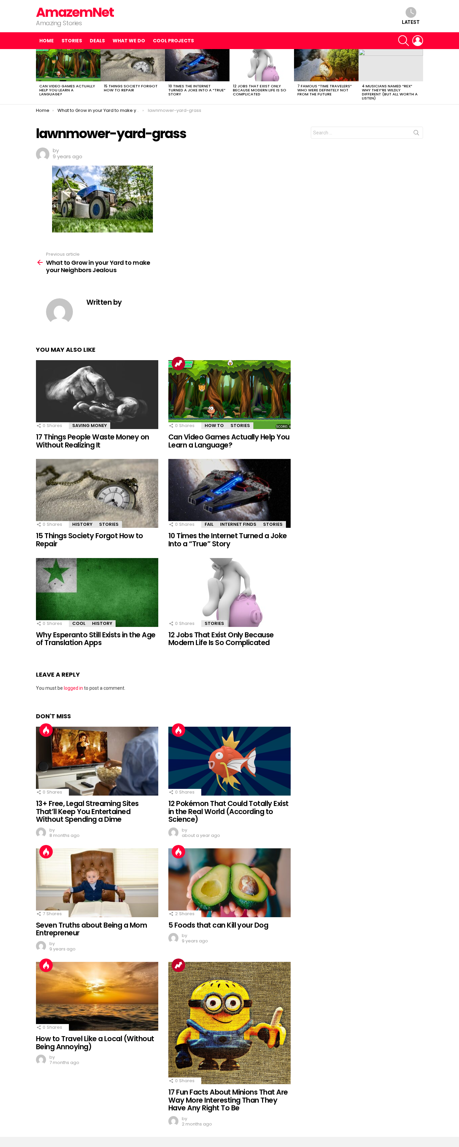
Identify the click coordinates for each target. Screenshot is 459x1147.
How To (214, 425)
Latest (411, 22)
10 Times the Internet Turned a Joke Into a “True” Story (196, 90)
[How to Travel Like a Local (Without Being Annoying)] (97, 996)
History (82, 524)
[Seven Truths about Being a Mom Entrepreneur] (97, 882)
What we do (129, 40)
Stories (71, 40)
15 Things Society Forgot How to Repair (131, 88)
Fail (209, 524)
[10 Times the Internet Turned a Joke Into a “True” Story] (197, 65)
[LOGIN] (417, 40)
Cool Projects (173, 40)
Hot (46, 730)
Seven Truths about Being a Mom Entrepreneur (91, 929)
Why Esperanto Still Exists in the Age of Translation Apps (96, 639)
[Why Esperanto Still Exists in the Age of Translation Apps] (97, 592)
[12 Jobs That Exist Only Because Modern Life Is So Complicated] (262, 65)
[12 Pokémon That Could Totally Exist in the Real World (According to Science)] (229, 761)
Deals (97, 40)
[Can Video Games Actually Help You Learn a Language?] (68, 65)
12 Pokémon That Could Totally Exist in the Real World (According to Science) (228, 811)
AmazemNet (75, 12)
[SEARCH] (403, 40)
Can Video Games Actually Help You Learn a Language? (67, 90)
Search (416, 134)
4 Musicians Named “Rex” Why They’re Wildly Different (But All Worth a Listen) (390, 92)
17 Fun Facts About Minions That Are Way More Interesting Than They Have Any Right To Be (228, 1100)
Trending (178, 363)
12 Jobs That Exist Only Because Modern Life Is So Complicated (259, 90)
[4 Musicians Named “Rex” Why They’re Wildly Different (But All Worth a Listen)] (391, 65)
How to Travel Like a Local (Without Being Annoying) (95, 1043)
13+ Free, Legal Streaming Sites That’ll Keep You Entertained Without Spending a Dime (87, 811)
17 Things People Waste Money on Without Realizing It (92, 441)
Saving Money (89, 425)
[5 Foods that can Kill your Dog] (229, 882)
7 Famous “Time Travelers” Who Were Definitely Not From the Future (324, 90)
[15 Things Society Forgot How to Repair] (132, 65)
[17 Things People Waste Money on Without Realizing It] (97, 394)
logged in (73, 688)
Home (46, 40)
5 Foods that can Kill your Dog (218, 925)
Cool (78, 623)
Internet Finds (238, 524)
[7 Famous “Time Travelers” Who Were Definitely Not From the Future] (326, 65)
